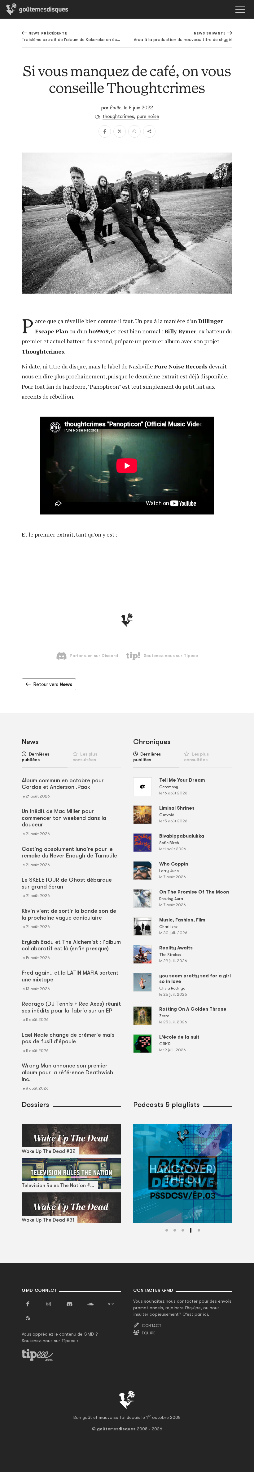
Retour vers (52, 684)
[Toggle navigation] (240, 9)
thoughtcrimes (118, 116)
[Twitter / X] (119, 131)
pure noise (148, 116)
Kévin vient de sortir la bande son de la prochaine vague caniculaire (69, 914)
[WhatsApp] (134, 131)
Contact (151, 1325)
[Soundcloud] (90, 1304)
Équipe (148, 1333)
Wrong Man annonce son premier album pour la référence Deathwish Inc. (67, 1072)
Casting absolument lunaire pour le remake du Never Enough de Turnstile (69, 852)
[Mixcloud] (111, 1304)
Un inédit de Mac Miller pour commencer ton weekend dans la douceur (64, 818)
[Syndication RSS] (28, 1318)
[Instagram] (48, 1304)
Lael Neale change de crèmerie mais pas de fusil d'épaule (68, 1038)
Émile (115, 107)
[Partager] (149, 131)
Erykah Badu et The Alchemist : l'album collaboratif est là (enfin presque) (71, 945)
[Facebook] (105, 131)
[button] (167, 1230)
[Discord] (69, 1304)
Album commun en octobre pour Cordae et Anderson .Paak (63, 783)
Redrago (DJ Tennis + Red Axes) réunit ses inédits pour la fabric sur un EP (71, 1007)
